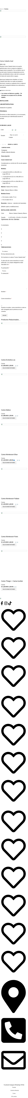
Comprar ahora (5, 147)
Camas (6, 9)
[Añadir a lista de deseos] (3, 533)
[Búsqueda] (25, 1)
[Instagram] (6, 603)
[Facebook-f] (2, 603)
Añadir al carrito (13, 144)
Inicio (1, 9)
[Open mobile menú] (1, 1)
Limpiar (11, 137)
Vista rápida (7, 548)
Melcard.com (12, 1083)
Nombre (3, 291)
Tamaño (3, 135)
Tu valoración (5, 273)
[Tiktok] (10, 603)
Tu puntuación (5, 268)
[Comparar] (3, 548)
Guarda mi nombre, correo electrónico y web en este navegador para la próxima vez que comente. (13, 309)
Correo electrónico (6, 298)
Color (2, 129)
